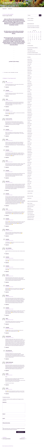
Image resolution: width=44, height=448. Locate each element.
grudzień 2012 (29, 149)
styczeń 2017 (29, 81)
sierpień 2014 (29, 117)
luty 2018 (28, 65)
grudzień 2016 (29, 83)
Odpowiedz (7, 106)
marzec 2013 (29, 144)
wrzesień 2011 (29, 173)
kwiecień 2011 (29, 181)
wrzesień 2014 (29, 115)
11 (32, 36)
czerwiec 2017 (29, 73)
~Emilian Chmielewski (9, 362)
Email (4, 418)
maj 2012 (28, 160)
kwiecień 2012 (29, 162)
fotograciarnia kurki (30, 209)
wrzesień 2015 (29, 99)
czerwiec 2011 (29, 178)
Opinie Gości (10, 8)
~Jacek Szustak (8, 336)
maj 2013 (28, 141)
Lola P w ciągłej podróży (30, 214)
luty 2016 (28, 91)
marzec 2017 (29, 78)
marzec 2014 (29, 125)
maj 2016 (28, 88)
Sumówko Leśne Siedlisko (15, 3)
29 (40, 39)
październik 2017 (29, 70)
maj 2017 (28, 75)
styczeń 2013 (29, 147)
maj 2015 (28, 102)
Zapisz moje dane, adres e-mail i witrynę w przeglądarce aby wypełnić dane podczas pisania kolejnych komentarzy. (14, 429)
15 (40, 36)
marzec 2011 (29, 183)
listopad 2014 (29, 112)
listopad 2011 (29, 170)
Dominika (11, 14)
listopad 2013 (29, 131)
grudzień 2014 (29, 110)
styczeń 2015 (29, 109)
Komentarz (5, 402)
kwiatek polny (29, 198)
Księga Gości (4, 8)
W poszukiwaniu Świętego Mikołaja (32, 47)
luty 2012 (28, 165)
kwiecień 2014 (29, 123)
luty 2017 (28, 80)
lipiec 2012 (28, 157)
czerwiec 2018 (29, 62)
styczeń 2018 (29, 67)
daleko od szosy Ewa (30, 206)
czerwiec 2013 (29, 139)
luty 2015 (28, 107)
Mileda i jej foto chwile (30, 217)
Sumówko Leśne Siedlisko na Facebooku (33, 27)
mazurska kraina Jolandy (30, 216)
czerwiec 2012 (29, 159)
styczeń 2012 (29, 167)
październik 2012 (29, 152)
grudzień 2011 (29, 168)
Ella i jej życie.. (29, 208)
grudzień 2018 (29, 59)
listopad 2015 (29, 96)
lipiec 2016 (28, 86)
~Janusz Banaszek (8, 350)
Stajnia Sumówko (29, 49)
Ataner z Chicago (29, 203)
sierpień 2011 (29, 175)
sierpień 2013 (29, 136)
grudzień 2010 (29, 188)
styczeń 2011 (29, 186)
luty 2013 (28, 146)
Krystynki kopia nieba (30, 211)
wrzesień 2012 (29, 154)
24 (30, 39)
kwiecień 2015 (29, 104)
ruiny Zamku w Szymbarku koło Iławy (32, 52)
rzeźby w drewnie (29, 193)
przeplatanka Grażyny (30, 219)
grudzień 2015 (29, 94)
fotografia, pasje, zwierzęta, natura (11, 72)
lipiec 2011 (28, 176)
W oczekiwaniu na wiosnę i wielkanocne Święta (34, 54)
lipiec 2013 (28, 138)
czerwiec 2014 (29, 120)
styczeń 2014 (29, 128)
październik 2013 (29, 133)
